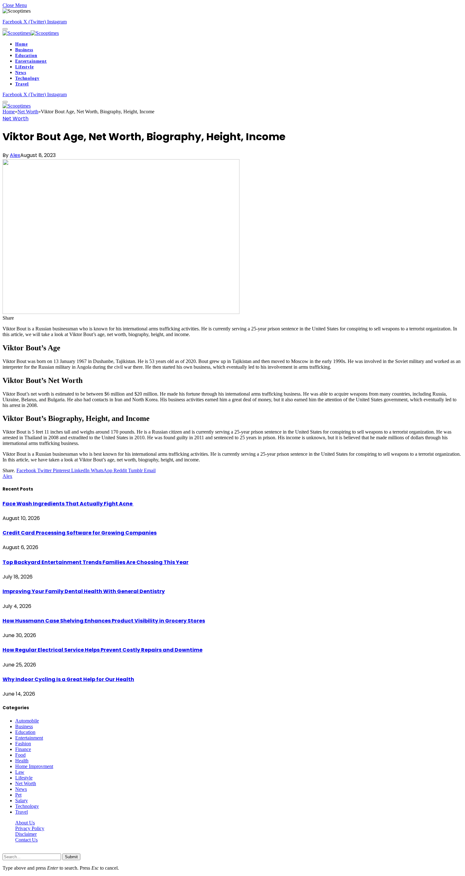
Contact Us (26, 839)
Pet (18, 795)
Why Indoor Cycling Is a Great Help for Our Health (68, 679)
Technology (27, 78)
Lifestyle (24, 67)
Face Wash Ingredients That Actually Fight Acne (68, 503)
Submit (71, 856)
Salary (21, 800)
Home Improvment (34, 766)
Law (19, 772)
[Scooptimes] (31, 33)
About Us (25, 822)
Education (26, 55)
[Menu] (5, 29)
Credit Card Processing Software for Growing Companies (80, 532)
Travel (22, 84)
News (20, 72)
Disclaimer (26, 834)
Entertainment (31, 61)
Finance (23, 749)
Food (20, 755)
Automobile (27, 720)
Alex (15, 155)
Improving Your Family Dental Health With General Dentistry (84, 591)
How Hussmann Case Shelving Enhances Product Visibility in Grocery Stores (104, 620)
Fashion (23, 743)
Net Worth (15, 118)
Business (24, 49)
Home (21, 44)
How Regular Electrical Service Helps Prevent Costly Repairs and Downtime (102, 650)
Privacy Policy (29, 828)
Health (21, 760)
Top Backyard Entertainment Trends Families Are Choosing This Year (96, 562)
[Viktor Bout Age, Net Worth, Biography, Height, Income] (121, 312)
